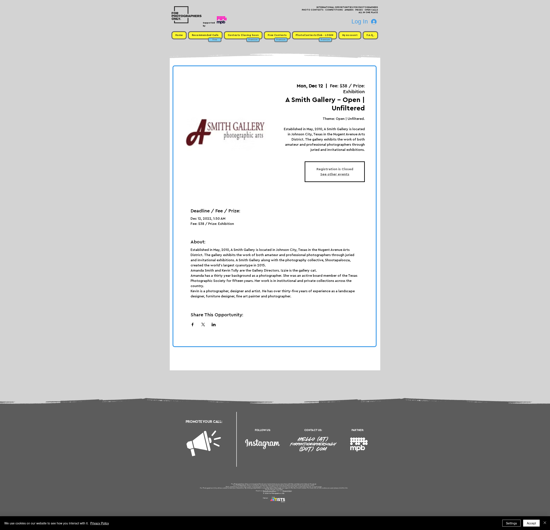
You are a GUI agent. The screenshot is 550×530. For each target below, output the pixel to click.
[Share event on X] (203, 324)
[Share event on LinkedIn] (214, 324)
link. (346, 488)
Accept (531, 523)
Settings (511, 523)
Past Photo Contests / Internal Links (289, 503)
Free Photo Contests (268, 503)
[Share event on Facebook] (193, 324)
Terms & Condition (269, 491)
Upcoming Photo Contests (251, 503)
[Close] (544, 523)
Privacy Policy (287, 491)
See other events (334, 174)
